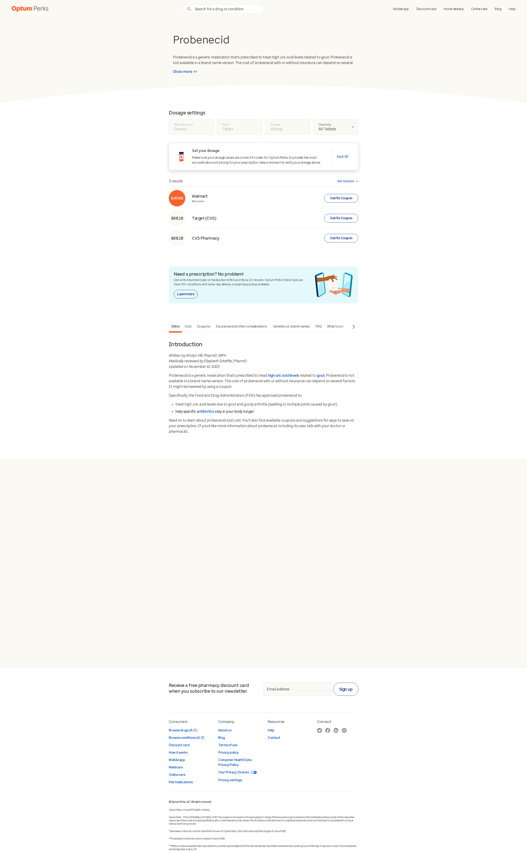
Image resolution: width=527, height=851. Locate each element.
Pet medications (181, 782)
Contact (274, 738)
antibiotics (205, 411)
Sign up (346, 689)
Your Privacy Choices (233, 772)
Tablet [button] (227, 129)
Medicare (176, 767)
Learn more (185, 294)
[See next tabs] (352, 327)
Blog (498, 9)
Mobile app (401, 9)
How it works (178, 752)
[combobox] (227, 9)
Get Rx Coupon (341, 198)
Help (512, 9)
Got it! (342, 156)
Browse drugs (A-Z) (183, 730)
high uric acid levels (283, 375)
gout (321, 375)
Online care (479, 9)
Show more (182, 71)
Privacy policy (228, 752)
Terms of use (227, 745)
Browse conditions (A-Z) (186, 738)
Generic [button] (180, 129)
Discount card (426, 9)
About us (224, 730)
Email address (278, 689)
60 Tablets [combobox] (327, 129)
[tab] (188, 327)
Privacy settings (230, 780)
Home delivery (454, 9)
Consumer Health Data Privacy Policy (235, 762)
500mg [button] (276, 129)
